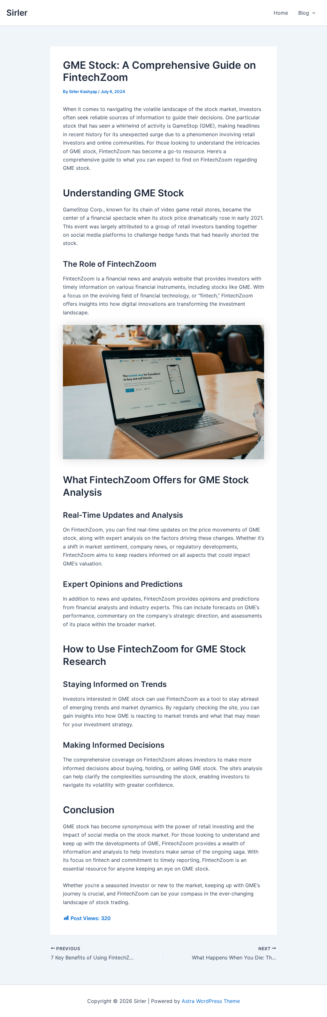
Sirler (16, 13)
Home (281, 13)
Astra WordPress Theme (211, 1001)
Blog (303, 13)
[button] (312, 13)
